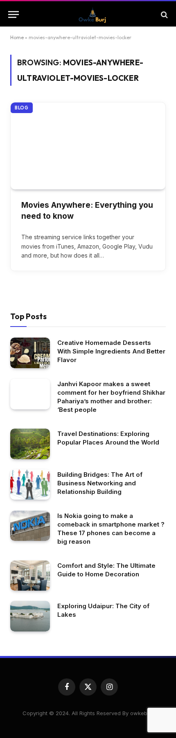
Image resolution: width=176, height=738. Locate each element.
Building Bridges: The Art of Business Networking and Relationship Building (99, 483)
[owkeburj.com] (92, 14)
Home (17, 37)
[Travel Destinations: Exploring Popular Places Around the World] (30, 444)
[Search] (163, 14)
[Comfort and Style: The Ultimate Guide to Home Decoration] (30, 575)
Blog (22, 108)
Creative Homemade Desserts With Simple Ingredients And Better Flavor (111, 351)
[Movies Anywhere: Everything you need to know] (88, 145)
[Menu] (13, 14)
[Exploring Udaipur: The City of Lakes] (30, 616)
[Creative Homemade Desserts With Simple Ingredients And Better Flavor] (30, 353)
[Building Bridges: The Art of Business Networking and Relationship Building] (30, 484)
